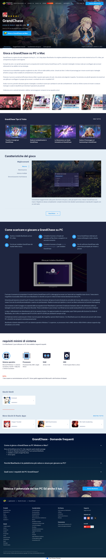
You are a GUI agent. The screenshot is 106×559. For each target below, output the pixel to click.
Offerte (5, 516)
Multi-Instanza (35, 516)
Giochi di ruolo (9, 25)
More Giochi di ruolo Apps (14, 416)
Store (48, 3)
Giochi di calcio (6, 545)
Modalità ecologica (36, 521)
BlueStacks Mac (7, 510)
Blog (37, 3)
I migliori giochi (6, 526)
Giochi (30, 3)
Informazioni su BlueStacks (64, 510)
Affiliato (58, 3)
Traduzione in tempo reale (38, 523)
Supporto (67, 3)
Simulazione (6, 539)
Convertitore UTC (36, 540)
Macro (33, 519)
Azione (5, 528)
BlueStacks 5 (6, 512)
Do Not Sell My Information (38, 553)
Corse (4, 535)
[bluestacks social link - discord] (85, 518)
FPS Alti (34, 534)
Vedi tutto (97, 119)
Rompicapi (5, 533)
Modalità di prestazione (37, 529)
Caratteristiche (19, 3)
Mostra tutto (98, 415)
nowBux (5, 517)
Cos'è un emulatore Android (64, 526)
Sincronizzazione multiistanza (39, 517)
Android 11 (5, 519)
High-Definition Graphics (37, 536)
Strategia (5, 543)
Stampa (60, 517)
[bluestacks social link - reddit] (88, 518)
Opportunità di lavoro (63, 516)
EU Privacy (30, 553)
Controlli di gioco (36, 510)
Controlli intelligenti (36, 525)
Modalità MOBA (35, 514)
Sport (4, 541)
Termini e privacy (6, 553)
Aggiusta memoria (36, 531)
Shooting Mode (35, 512)
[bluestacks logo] (6, 3)
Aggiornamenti (87, 510)
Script (33, 532)
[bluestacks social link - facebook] (92, 518)
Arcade (5, 531)
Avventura (5, 530)
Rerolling (34, 527)
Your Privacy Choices (54, 558)
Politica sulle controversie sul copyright (19, 553)
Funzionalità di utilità (37, 538)
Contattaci (60, 514)
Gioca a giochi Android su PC (64, 524)
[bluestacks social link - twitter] (95, 518)
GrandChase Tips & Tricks (15, 119)
